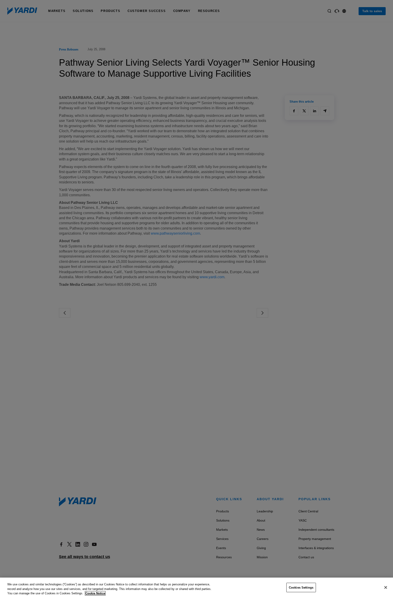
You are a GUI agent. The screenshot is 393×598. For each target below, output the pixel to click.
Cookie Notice (95, 593)
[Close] (386, 587)
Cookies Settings (301, 587)
